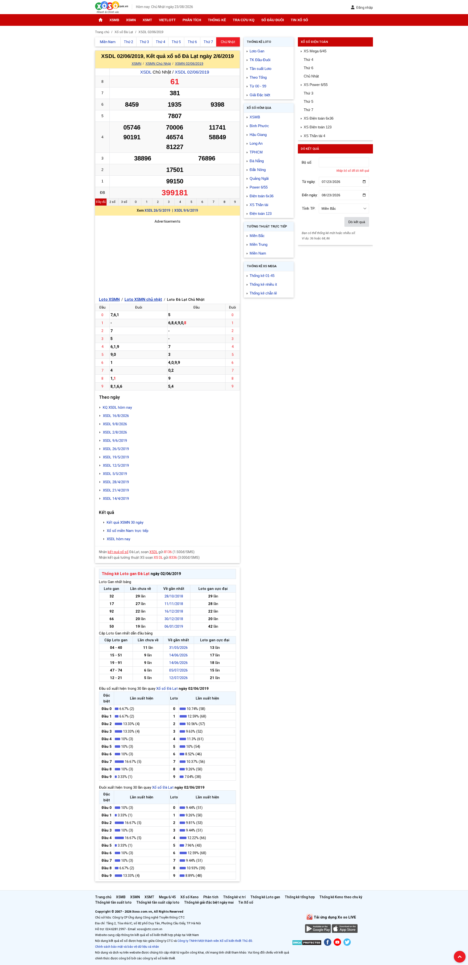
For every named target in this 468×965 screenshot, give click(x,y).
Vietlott (167, 20)
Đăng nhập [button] (364, 7)
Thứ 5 (308, 101)
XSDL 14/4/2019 (116, 498)
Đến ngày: (310, 195)
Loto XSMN (109, 299)
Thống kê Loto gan (265, 897)
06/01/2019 (174, 626)
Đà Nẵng (257, 161)
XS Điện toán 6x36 (318, 118)
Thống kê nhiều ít (263, 284)
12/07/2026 (178, 678)
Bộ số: (307, 162)
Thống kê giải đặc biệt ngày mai (209, 902)
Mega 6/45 (167, 897)
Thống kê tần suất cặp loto (157, 902)
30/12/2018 (174, 619)
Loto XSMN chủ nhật (143, 299)
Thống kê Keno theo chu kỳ (340, 897)
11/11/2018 (174, 604)
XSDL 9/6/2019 (186, 210)
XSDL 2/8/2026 (115, 432)
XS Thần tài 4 (314, 136)
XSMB (114, 20)
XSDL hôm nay (118, 539)
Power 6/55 (259, 187)
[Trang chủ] (100, 20)
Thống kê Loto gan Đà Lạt (126, 573)
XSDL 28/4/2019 (116, 482)
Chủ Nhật (311, 76)
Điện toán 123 (261, 213)
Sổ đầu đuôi (272, 20)
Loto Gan (257, 51)
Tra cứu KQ (243, 20)
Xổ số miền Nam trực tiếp (127, 531)
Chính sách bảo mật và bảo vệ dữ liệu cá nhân (127, 946)
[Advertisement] (167, 258)
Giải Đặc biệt (260, 95)
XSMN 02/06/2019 (189, 64)
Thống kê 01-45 (262, 276)
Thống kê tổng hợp (300, 897)
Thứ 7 (308, 110)
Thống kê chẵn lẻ (263, 293)
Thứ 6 (308, 68)
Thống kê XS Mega (262, 266)
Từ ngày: (308, 182)
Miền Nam (258, 253)
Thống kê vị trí (234, 897)
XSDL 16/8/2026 (116, 416)
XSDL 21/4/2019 (116, 490)
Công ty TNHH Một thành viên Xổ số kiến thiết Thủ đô (214, 941)
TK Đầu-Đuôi (260, 60)
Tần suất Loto (260, 68)
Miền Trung (258, 244)
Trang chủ (103, 897)
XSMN (131, 20)
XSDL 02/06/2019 (192, 72)
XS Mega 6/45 (315, 51)
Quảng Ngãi (259, 178)
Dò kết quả (356, 222)
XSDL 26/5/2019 (157, 210)
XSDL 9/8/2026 (115, 424)
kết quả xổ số (118, 552)
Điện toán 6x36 (261, 196)
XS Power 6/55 (316, 85)
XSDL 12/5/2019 (116, 465)
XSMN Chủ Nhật (158, 64)
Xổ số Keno (189, 897)
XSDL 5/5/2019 (115, 474)
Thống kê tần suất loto (113, 902)
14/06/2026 (178, 655)
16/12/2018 (174, 611)
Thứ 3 (308, 93)
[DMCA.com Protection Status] (307, 943)
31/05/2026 (178, 647)
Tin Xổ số (299, 20)
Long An (256, 143)
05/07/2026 (178, 670)
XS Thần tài (259, 205)
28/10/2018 (174, 596)
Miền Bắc (257, 236)
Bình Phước (259, 126)
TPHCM (256, 152)
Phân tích (192, 20)
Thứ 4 (308, 59)
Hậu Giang (258, 134)
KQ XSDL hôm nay (117, 407)
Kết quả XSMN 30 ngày (125, 522)
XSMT (147, 20)
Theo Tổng (258, 77)
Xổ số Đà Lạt (167, 688)
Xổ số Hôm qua (259, 108)
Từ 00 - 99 (258, 86)
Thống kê (217, 20)
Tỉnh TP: (308, 208)
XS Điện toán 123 (318, 127)
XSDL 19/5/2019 (116, 457)
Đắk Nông (258, 170)
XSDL (145, 72)
